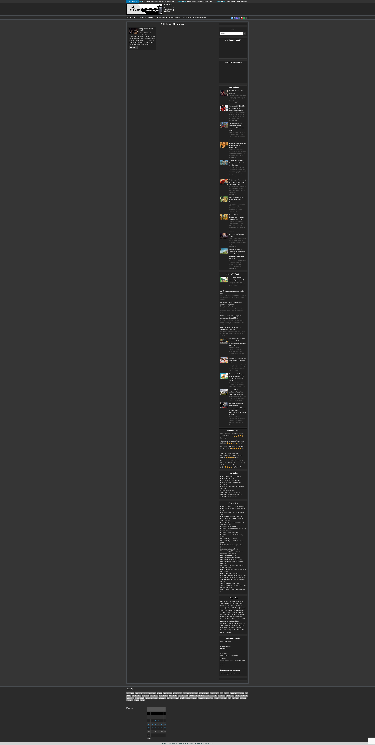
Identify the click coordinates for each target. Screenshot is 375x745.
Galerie (226, 693)
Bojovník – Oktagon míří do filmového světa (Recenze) (237, 200)
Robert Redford (231, 526)
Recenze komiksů (139, 698)
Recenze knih (130, 698)
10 (149, 724)
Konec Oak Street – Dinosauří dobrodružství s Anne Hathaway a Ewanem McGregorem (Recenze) (237, 254)
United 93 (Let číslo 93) (235, 494)
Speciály (188, 698)
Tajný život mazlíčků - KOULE (236, 516)
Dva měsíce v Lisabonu (236, 601)
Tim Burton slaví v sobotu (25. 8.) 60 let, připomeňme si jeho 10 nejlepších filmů (232, 614)
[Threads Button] (237, 18)
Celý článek (134, 47)
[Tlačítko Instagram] (239, 18)
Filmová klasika (168, 693)
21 (161, 728)
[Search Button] (246, 18)
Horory (242, 693)
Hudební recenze (136, 696)
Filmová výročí (177, 693)
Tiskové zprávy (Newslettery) (205, 698)
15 (165, 724)
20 (158, 728)
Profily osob (221, 696)
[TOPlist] (129, 708)
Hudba (128, 696)
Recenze (237, 696)
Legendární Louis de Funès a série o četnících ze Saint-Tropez (237, 163)
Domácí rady (152, 693)
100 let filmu (130, 693)
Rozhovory (170, 698)
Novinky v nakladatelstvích (197, 696)
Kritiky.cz (168, 4)
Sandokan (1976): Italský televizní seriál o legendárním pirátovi (237, 108)
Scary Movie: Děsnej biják (146, 30)
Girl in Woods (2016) (233, 583)
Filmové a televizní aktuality (190, 693)
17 (149, 728)
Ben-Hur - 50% (231, 555)
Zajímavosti (235, 698)
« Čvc (149, 738)
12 (155, 724)
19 (155, 728)
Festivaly (159, 693)
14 (161, 724)
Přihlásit (222, 641)
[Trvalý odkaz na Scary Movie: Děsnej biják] (133, 31)
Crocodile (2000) (232, 532)
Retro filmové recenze (151, 698)
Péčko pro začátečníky (234, 476)
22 (165, 728)
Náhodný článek (200, 17)
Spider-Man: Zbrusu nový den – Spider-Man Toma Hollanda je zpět (237, 182)
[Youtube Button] (242, 18)
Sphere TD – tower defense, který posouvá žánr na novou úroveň (236, 217)
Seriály (141, 17)
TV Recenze (223, 698)
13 (158, 724)
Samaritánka (231, 478)
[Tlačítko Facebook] (235, 18)
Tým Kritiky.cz (176, 17)
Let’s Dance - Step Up (234, 493)
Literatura (161, 17)
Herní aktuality (234, 693)
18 (152, 728)
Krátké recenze (173, 696)
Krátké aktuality (163, 696)
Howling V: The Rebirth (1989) (236, 506)
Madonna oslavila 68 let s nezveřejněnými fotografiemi (237, 145)
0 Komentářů (144, 34)
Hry (151, 17)
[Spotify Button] (244, 18)
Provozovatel (187, 17)
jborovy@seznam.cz (234, 674)
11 (152, 724)
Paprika (231, 603)
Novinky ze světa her (211, 696)
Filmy (131, 17)
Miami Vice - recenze (233, 480)
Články (142, 700)
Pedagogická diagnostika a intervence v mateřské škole (237, 361)
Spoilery (194, 698)
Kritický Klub (153, 696)
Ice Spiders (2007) (232, 549)
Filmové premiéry (203, 693)
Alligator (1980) (232, 539)
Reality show (230, 696)
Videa (229, 698)
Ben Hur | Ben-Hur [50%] (234, 559)
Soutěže (182, 698)
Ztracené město (232, 497)
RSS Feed (223, 648)
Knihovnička (145, 696)
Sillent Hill (230, 490)
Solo (141, 33)
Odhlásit (228, 641)
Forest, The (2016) (232, 573)
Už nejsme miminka (233, 557)
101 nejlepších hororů (141, 693)
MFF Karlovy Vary (183, 696)
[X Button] (232, 18)
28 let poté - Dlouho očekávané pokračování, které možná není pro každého (231, 455)
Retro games (162, 698)
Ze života (137, 700)
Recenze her (244, 696)
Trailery (217, 698)
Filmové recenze (214, 693)
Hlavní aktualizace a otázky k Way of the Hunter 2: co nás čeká (236, 392)
